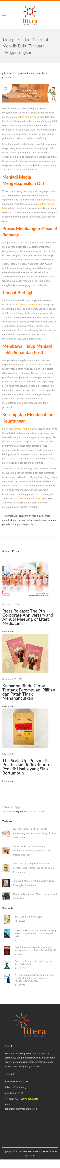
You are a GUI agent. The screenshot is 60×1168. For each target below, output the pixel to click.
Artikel (42, 73)
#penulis (12, 515)
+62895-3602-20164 (30, 1098)
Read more (8, 631)
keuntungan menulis (29, 515)
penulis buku (9, 524)
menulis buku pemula (44, 520)
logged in (21, 811)
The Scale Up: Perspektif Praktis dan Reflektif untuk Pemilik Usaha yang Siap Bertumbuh (27, 767)
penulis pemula (25, 524)
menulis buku (25, 520)
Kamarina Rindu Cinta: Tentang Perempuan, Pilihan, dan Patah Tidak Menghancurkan (29, 692)
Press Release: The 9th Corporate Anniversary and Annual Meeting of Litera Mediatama (27, 617)
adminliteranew (28, 73)
